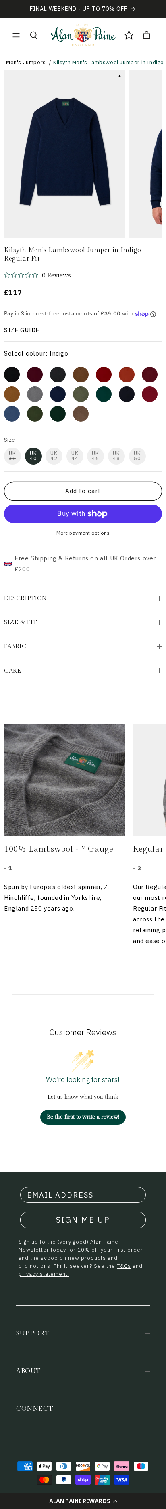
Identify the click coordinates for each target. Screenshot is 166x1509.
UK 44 (75, 456)
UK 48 (116, 456)
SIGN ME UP (83, 1219)
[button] (83, 1501)
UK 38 (12, 456)
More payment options (83, 533)
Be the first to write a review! (83, 1117)
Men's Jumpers (26, 62)
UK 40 (33, 456)
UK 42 (54, 456)
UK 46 (95, 456)
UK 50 (137, 456)
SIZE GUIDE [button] (21, 330)
